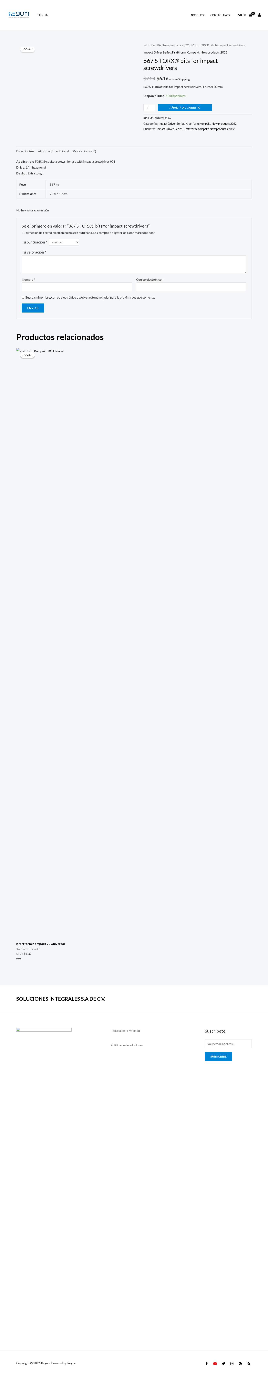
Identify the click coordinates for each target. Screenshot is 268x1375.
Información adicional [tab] (53, 151)
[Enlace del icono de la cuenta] (259, 15)
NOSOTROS (198, 15)
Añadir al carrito (185, 107)
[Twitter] (223, 1363)
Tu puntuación (34, 242)
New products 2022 (176, 45)
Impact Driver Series (157, 52)
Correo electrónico (150, 279)
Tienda (42, 15)
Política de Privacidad (125, 1030)
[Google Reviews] (240, 1363)
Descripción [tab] (25, 151)
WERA (156, 45)
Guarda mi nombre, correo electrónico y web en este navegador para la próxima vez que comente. (90, 297)
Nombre (28, 279)
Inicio (146, 45)
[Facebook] (206, 1363)
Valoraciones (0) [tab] (84, 151)
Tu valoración (34, 252)
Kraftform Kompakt (185, 52)
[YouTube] (215, 1363)
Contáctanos (220, 15)
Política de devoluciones (126, 1045)
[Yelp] (249, 1363)
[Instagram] (232, 1363)
